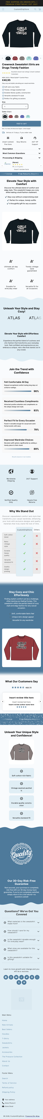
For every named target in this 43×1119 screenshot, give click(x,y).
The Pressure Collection (12, 1057)
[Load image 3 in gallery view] (22, 58)
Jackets (5, 1048)
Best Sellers (7, 1029)
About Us (6, 1061)
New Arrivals (7, 1025)
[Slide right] (40, 58)
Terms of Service (9, 1083)
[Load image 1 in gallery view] (8, 58)
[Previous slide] (2, 165)
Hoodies (5, 1034)
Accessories (7, 1052)
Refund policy (8, 1087)
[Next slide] (40, 165)
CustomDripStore (17, 1116)
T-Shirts (5, 1038)
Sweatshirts (7, 1043)
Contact (5, 1066)
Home (4, 1020)
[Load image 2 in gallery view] (15, 58)
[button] (3, 9)
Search (5, 1078)
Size (4, 102)
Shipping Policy (8, 1092)
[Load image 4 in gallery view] (29, 58)
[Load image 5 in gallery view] (36, 58)
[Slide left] (2, 58)
